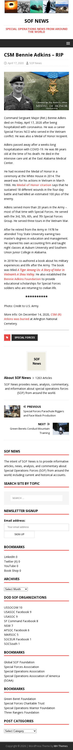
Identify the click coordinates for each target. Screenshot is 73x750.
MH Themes (61, 746)
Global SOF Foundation (19, 662)
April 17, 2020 (16, 63)
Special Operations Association (24, 671)
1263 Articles (43, 378)
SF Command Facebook (20, 621)
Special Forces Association (21, 667)
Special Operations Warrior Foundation (29, 708)
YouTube (10, 566)
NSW (7, 626)
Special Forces (25, 337)
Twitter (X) (11, 561)
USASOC (9, 616)
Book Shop (11, 570)
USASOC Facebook (16, 612)
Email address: (14, 520)
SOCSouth (10, 644)
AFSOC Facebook (15, 630)
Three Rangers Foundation (21, 712)
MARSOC (10, 635)
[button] (67, 43)
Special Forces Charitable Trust (24, 703)
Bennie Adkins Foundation (22, 279)
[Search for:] (36, 498)
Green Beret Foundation (20, 699)
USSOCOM (11, 607)
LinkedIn (9, 557)
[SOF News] (36, 11)
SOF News (35, 63)
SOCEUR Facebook (16, 639)
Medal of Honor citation (34, 185)
